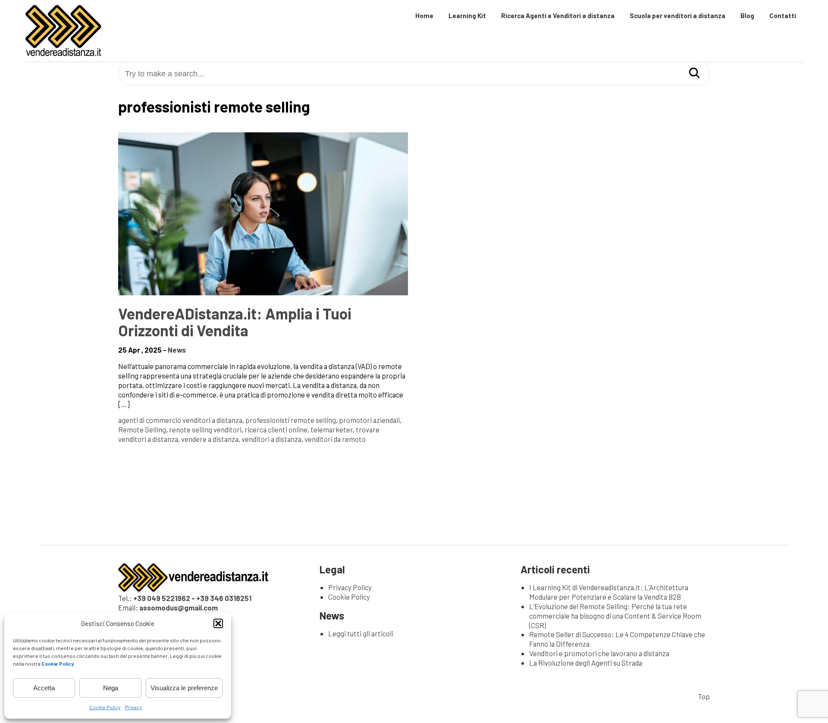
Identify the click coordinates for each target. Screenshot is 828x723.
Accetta (44, 688)
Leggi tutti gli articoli (360, 633)
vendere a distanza (209, 439)
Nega (110, 688)
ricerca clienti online (276, 429)
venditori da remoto (335, 439)
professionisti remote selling (290, 420)
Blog (747, 15)
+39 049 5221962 (161, 598)
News (177, 349)
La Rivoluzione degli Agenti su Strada (585, 662)
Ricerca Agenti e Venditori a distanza (558, 15)
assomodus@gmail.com (178, 607)
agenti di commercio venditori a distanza (180, 420)
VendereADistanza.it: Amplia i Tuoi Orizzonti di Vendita (234, 321)
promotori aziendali (369, 420)
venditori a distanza (271, 439)
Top (704, 696)
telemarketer (331, 429)
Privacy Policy (350, 587)
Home (424, 15)
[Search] (694, 73)
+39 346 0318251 (223, 598)
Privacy (133, 707)
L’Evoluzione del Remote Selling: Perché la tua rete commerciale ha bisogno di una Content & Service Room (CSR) (615, 615)
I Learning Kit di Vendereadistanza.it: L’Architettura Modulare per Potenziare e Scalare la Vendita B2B (608, 592)
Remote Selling (142, 429)
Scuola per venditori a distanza (677, 15)
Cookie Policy (105, 707)
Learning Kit (467, 15)
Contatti (782, 15)
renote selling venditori (205, 429)
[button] (218, 623)
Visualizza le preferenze (184, 688)
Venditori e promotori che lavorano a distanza (599, 653)
